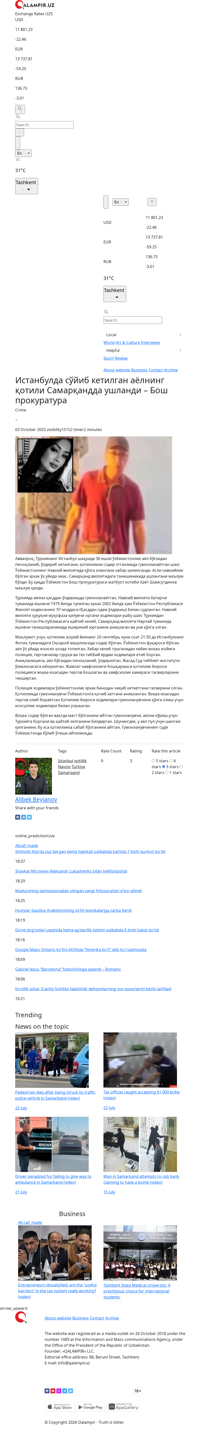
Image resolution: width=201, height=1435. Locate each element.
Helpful (113, 350)
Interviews (150, 342)
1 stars (175, 772)
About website (116, 370)
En (20, 153)
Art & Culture (128, 342)
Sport (108, 358)
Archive (171, 370)
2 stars (158, 772)
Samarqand (69, 772)
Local (111, 334)
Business (139, 370)
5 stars (162, 760)
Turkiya (78, 766)
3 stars (172, 766)
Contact (156, 370)
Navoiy (64, 766)
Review (121, 358)
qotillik (80, 760)
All (26, 845)
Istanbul (65, 760)
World (109, 342)
